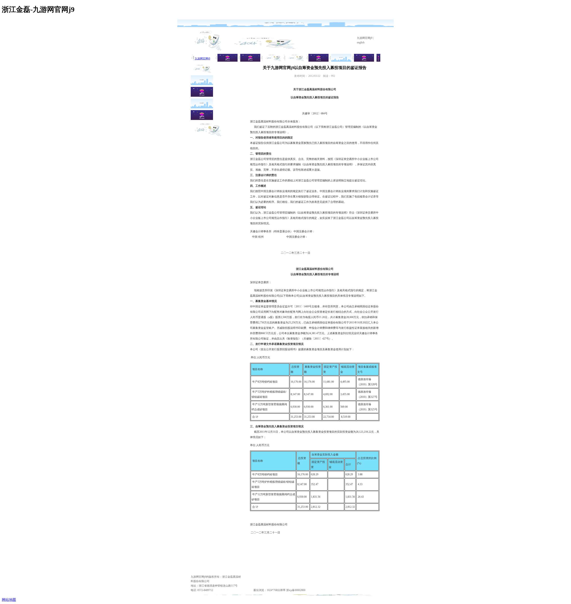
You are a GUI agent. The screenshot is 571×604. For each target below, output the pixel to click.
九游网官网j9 (364, 38)
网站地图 (9, 600)
